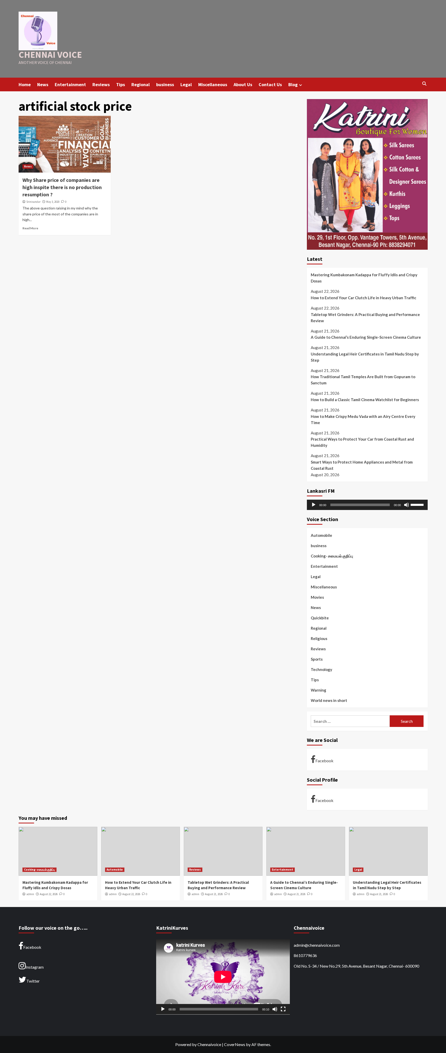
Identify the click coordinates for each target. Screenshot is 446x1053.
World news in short (329, 700)
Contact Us (270, 84)
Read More (30, 228)
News (42, 84)
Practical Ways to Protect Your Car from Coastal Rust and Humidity (362, 442)
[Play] (313, 504)
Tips (120, 84)
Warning (318, 690)
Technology (321, 669)
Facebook (324, 760)
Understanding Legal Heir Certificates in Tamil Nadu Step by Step (365, 357)
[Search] (424, 83)
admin (30, 894)
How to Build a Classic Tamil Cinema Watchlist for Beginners (365, 399)
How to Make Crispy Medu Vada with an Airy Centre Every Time (363, 419)
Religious (319, 638)
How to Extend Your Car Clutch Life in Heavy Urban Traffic (363, 297)
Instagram (35, 967)
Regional (140, 84)
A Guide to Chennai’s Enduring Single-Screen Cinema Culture (366, 337)
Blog (293, 84)
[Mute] (406, 504)
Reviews (101, 84)
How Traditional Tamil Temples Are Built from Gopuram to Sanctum (363, 379)
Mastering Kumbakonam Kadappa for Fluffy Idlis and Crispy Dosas (364, 277)
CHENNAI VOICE (50, 54)
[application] (367, 505)
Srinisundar (33, 202)
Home (25, 84)
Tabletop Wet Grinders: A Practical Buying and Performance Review (365, 317)
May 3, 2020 (52, 202)
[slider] (418, 504)
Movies (317, 597)
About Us (243, 84)
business (165, 84)
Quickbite (320, 617)
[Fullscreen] (283, 1009)
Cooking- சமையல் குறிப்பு (332, 556)
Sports (317, 659)
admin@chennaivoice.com (317, 945)
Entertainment (70, 84)
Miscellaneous (212, 84)
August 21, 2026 (214, 894)
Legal (186, 84)
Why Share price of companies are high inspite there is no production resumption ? (62, 187)
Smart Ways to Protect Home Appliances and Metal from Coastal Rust (362, 465)
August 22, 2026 (49, 894)
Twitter (33, 980)
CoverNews (234, 1044)
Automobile (321, 535)
